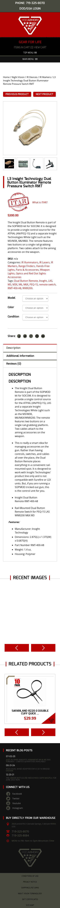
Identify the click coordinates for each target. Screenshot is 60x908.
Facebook (17, 793)
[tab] (30, 348)
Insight (43, 280)
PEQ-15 (34, 284)
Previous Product (17, 94)
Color (11, 307)
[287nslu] (30, 128)
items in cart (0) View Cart (30, 47)
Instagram (17, 808)
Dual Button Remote (26, 280)
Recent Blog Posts (19, 750)
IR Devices (32, 77)
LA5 (50, 280)
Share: (12, 336)
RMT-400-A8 (14, 288)
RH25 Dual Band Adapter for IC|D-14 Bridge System (28, 770)
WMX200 (27, 288)
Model (11, 298)
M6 (20, 284)
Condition (13, 316)
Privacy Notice (30, 882)
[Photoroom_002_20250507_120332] (50, 163)
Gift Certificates (30, 899)
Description (13, 348)
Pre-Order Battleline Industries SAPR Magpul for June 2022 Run (31, 779)
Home (6, 77)
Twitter (16, 798)
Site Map (30, 905)
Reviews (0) (13, 363)
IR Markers (45, 77)
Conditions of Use (30, 876)
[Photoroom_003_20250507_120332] (37, 163)
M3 (9, 284)
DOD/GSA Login (30, 8)
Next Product (44, 94)
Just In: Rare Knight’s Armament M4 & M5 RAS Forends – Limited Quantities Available (28, 760)
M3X (14, 284)
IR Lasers (44, 262)
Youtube (16, 803)
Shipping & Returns (30, 888)
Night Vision (18, 77)
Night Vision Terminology (30, 893)
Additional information (20, 356)
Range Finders (26, 266)
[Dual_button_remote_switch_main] (9, 163)
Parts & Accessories (27, 269)
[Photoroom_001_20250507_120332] (23, 163)
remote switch (47, 284)
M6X (25, 284)
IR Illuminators (29, 262)
